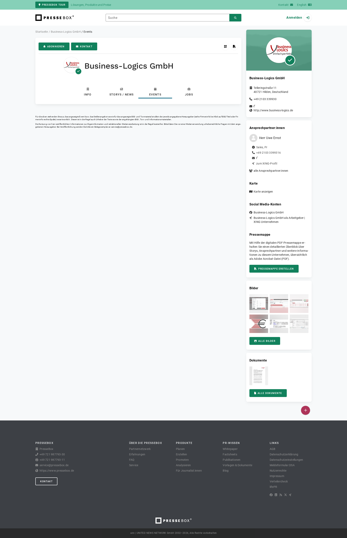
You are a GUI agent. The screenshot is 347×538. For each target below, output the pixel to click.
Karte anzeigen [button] (263, 191)
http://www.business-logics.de (273, 110)
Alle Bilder (266, 341)
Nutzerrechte (278, 470)
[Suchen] (235, 18)
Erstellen (181, 454)
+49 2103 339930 (265, 99)
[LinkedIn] (276, 495)
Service (133, 465)
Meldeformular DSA (282, 465)
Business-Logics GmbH (269, 212)
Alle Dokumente (270, 393)
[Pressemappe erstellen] (234, 46)
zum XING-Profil (266, 163)
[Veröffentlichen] (305, 410)
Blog (226, 470)
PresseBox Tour (53, 4)
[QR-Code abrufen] (225, 46)
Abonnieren (56, 46)
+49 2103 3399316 (268, 152)
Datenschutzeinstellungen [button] (286, 459)
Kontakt (86, 46)
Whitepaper (230, 449)
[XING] (290, 495)
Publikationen (231, 459)
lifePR (273, 486)
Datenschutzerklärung (284, 454)
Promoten (182, 459)
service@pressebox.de (121, 127)
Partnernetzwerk (140, 449)
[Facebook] (271, 495)
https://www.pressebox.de (57, 470)
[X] (285, 495)
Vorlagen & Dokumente (237, 465)
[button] (258, 303)
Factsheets (230, 454)
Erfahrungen (137, 454)
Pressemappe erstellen (276, 268)
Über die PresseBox (145, 443)
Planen (180, 449)
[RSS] (281, 495)
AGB (273, 449)
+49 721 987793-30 (52, 454)
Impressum (277, 476)
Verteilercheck (279, 481)
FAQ (132, 459)
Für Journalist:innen (189, 470)
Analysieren (183, 465)
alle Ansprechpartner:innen (271, 170)
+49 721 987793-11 (52, 459)
